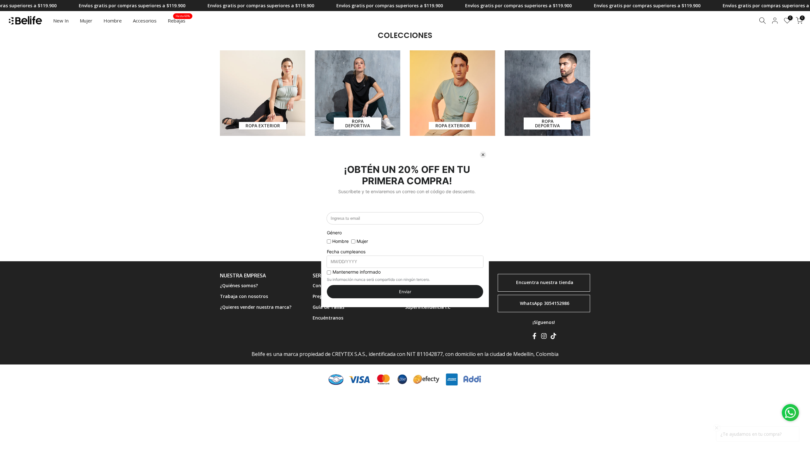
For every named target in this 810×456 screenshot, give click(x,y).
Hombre (112, 20)
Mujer (86, 20)
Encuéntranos (328, 318)
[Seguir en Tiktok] (553, 337)
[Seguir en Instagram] (544, 337)
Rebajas (179, 20)
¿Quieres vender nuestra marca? (255, 307)
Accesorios (145, 20)
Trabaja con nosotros (244, 296)
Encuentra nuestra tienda (544, 282)
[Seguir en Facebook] (534, 337)
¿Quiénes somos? (239, 285)
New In (61, 20)
